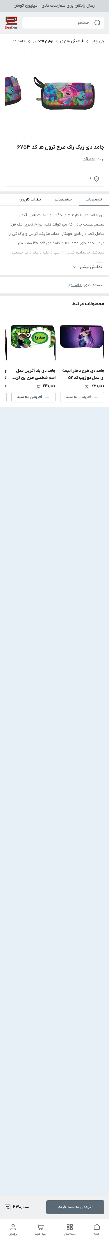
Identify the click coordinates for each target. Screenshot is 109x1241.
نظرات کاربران (30, 199)
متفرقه (89, 159)
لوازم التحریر (43, 41)
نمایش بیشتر (90, 267)
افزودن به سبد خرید (75, 1207)
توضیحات (94, 199)
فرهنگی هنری (72, 41)
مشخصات (63, 199)
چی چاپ (97, 41)
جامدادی (18, 41)
